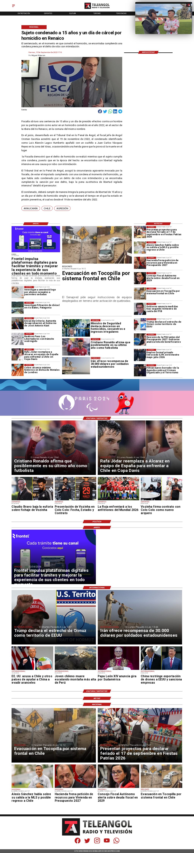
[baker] (18, 308)
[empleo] (140, 355)
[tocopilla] (140, 294)
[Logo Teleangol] (96, 9)
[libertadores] (18, 339)
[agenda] (140, 370)
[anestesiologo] (18, 292)
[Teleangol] (13, 7)
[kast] (18, 323)
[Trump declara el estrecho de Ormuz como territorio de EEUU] (140, 324)
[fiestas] (140, 232)
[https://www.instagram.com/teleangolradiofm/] (97, 843)
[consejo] (140, 278)
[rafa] (18, 355)
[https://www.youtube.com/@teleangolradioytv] (107, 843)
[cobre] (18, 370)
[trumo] (32, 669)
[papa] (118, 669)
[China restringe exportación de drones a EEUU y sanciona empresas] (161, 669)
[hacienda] (140, 263)
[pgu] (140, 340)
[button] (30, 208)
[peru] (75, 669)
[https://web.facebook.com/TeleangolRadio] (77, 843)
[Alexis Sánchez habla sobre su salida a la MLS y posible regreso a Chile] (140, 247)
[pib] (140, 309)
